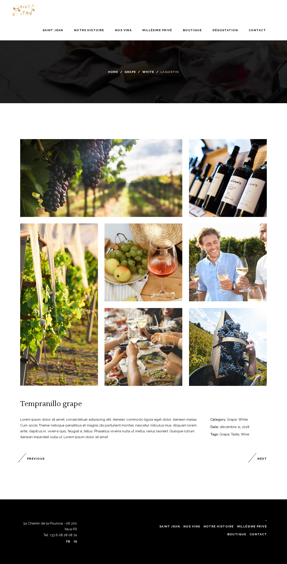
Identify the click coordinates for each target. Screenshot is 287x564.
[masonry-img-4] (228, 262)
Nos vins (191, 526)
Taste (235, 434)
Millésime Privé (252, 526)
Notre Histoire (219, 526)
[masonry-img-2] (228, 178)
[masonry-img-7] (228, 347)
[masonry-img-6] (59, 304)
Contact (258, 534)
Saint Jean (169, 526)
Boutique (236, 534)
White (148, 72)
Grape (130, 72)
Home (113, 72)
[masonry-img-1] (101, 178)
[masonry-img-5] (143, 347)
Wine (245, 434)
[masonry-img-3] (143, 262)
